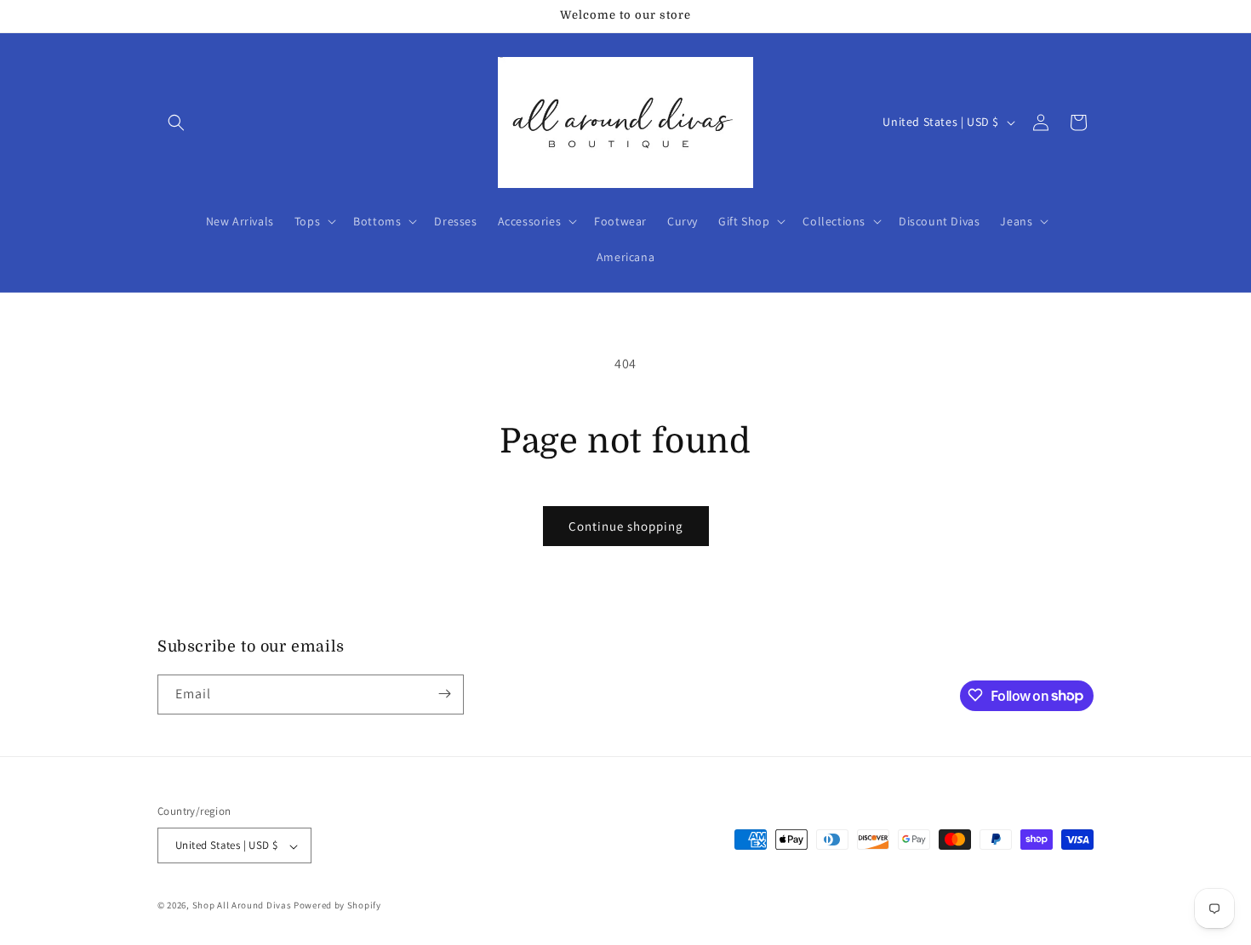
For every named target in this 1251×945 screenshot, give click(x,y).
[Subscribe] (444, 694)
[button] (176, 122)
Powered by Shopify (337, 906)
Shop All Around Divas (242, 906)
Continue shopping (625, 526)
